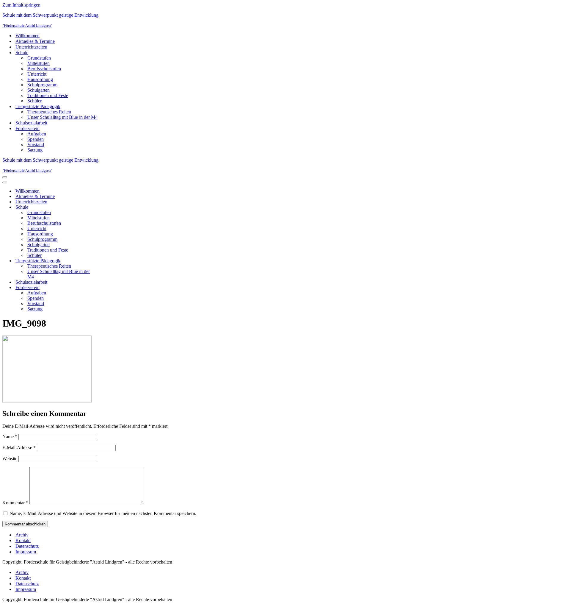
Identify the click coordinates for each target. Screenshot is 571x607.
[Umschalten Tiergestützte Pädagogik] (106, 260)
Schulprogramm (42, 84)
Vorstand (35, 144)
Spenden (35, 139)
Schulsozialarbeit (31, 122)
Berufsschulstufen (44, 68)
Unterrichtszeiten (31, 46)
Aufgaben (36, 133)
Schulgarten (38, 90)
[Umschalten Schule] (106, 207)
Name (9, 436)
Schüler (34, 100)
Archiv (22, 534)
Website (9, 458)
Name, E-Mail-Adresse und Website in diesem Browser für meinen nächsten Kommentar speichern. (103, 513)
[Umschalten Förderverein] (106, 287)
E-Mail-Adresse (19, 447)
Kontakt (23, 540)
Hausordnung (40, 79)
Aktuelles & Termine (35, 41)
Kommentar (15, 502)
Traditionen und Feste (47, 95)
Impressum (25, 551)
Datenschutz (27, 546)
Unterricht (36, 74)
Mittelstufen (38, 63)
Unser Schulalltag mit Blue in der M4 (62, 117)
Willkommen (27, 35)
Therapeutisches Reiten (49, 111)
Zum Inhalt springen (21, 4)
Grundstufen (39, 57)
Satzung (35, 149)
